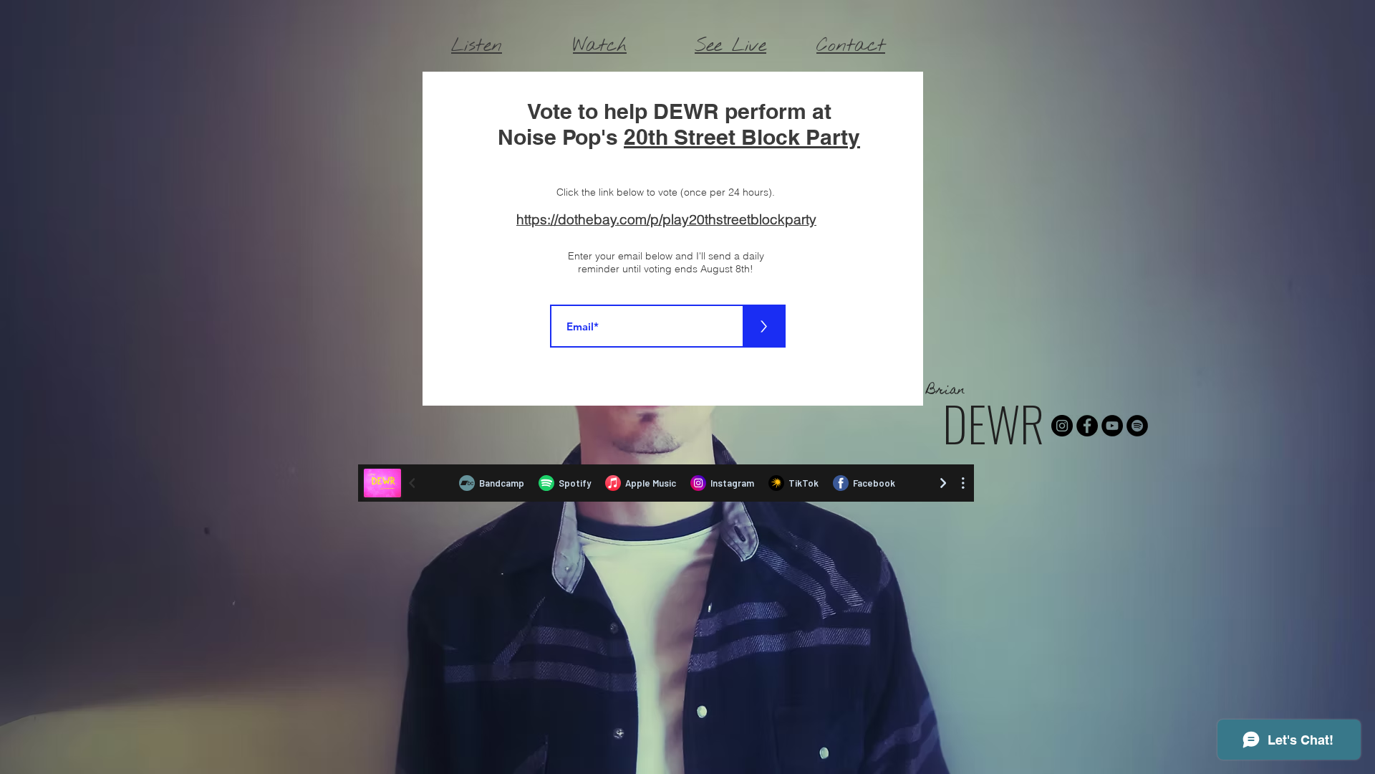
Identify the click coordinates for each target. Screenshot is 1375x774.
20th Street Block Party (742, 137)
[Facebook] (1087, 425)
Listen (476, 46)
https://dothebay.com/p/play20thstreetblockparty (666, 219)
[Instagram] (1062, 425)
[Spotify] (1137, 425)
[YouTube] (1112, 425)
